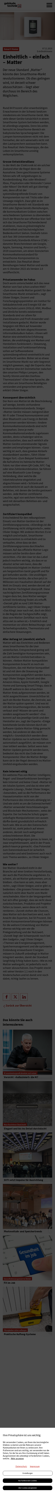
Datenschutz (21, 1466)
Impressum (35, 1466)
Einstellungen (28, 1473)
